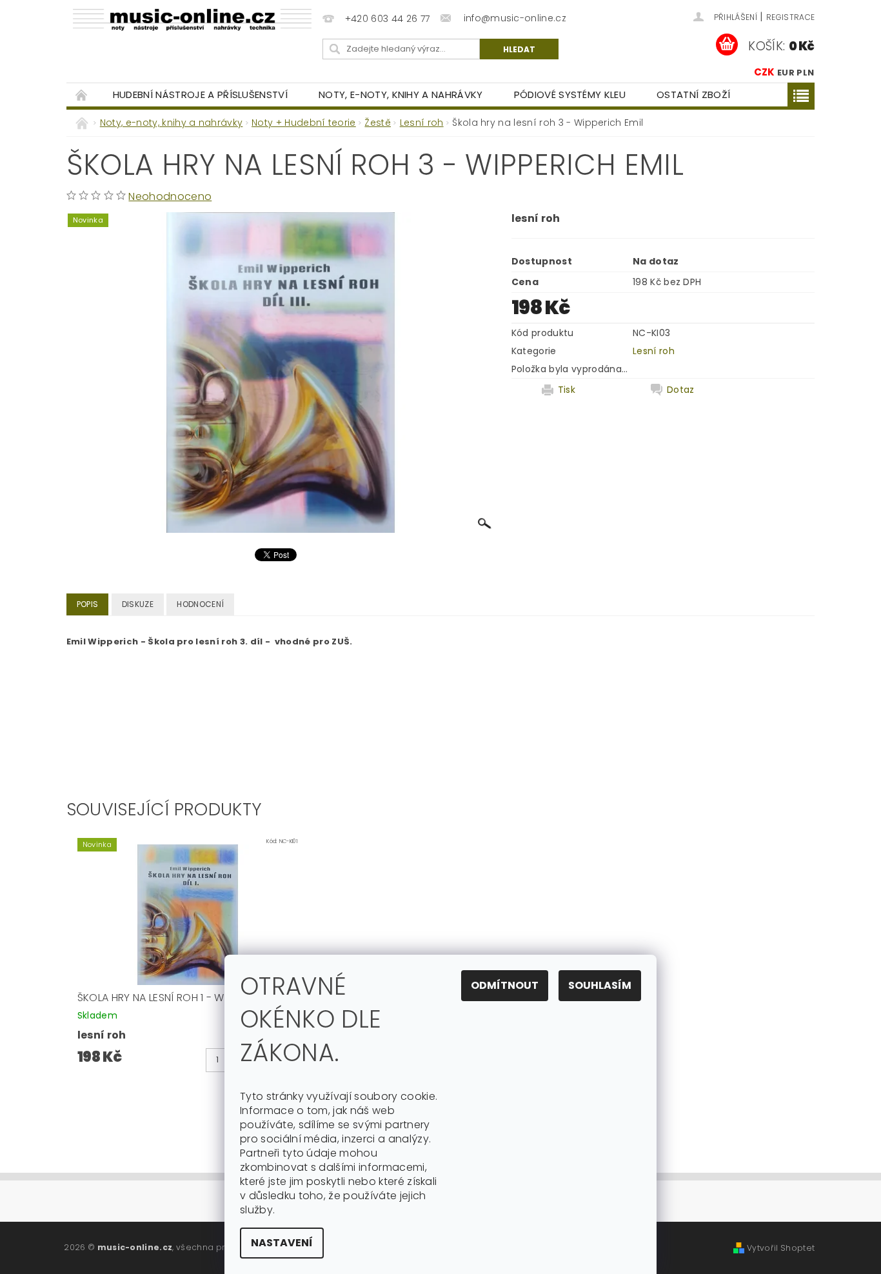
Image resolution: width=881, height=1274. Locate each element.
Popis (88, 604)
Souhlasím (599, 985)
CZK (764, 72)
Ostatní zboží (693, 94)
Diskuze (137, 604)
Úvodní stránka (81, 94)
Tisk (566, 389)
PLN (805, 72)
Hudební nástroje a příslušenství (200, 94)
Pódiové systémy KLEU (570, 94)
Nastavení (282, 1242)
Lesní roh (654, 350)
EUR (786, 72)
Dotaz (681, 389)
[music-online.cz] (192, 19)
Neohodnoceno (170, 196)
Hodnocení (200, 604)
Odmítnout (505, 985)
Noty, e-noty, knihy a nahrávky (401, 94)
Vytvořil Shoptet (781, 1247)
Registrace (790, 17)
